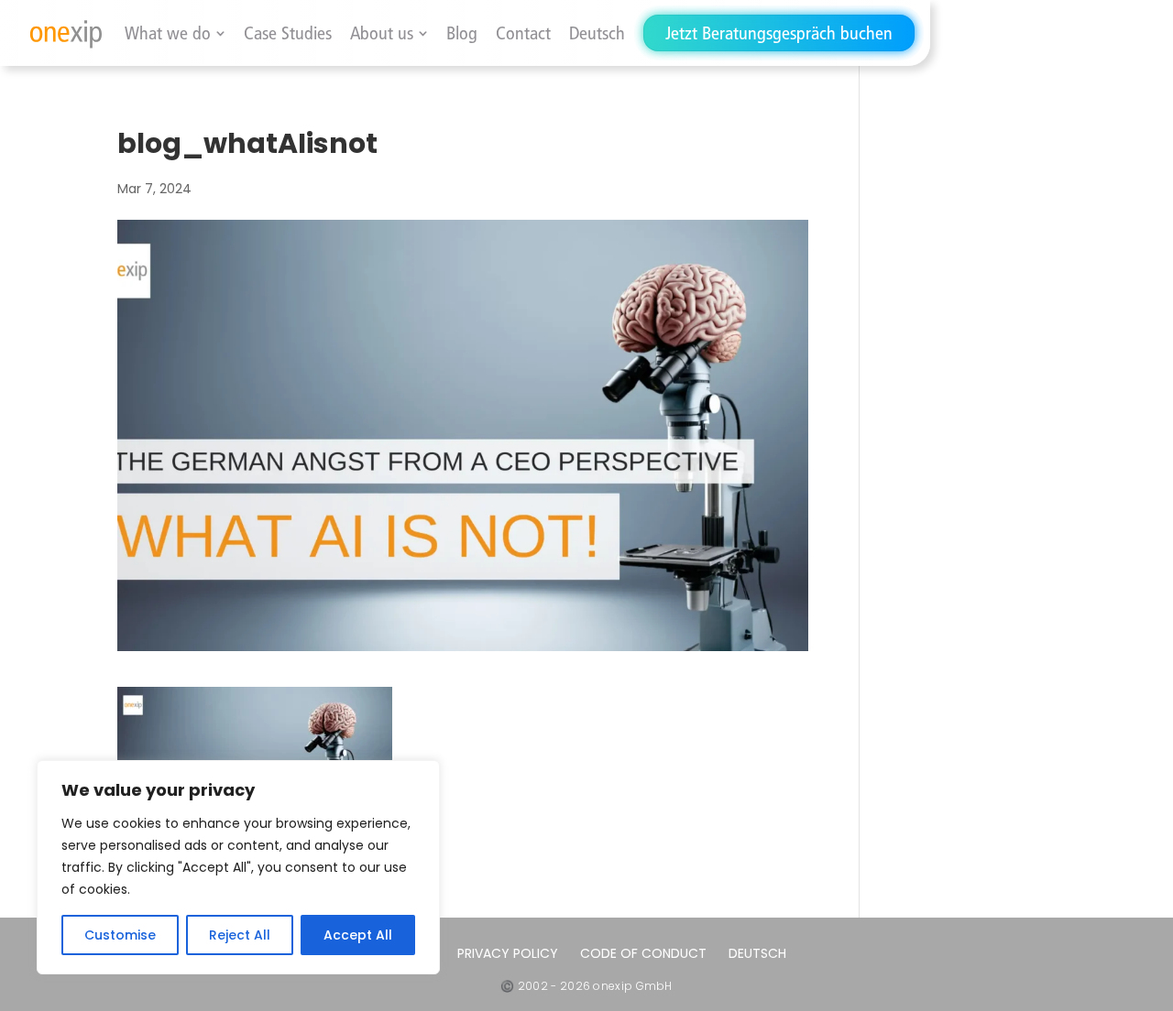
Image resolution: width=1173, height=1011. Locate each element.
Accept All (357, 935)
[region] (238, 867)
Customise (120, 935)
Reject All (239, 935)
